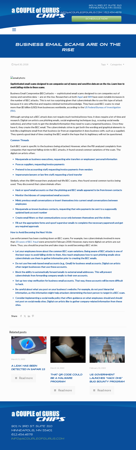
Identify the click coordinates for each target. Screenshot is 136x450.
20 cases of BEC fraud (27, 241)
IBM (90, 96)
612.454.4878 (22, 434)
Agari (80, 96)
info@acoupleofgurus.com (37, 438)
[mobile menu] (14, 29)
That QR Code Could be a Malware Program (66, 378)
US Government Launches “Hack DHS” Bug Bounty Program (107, 378)
